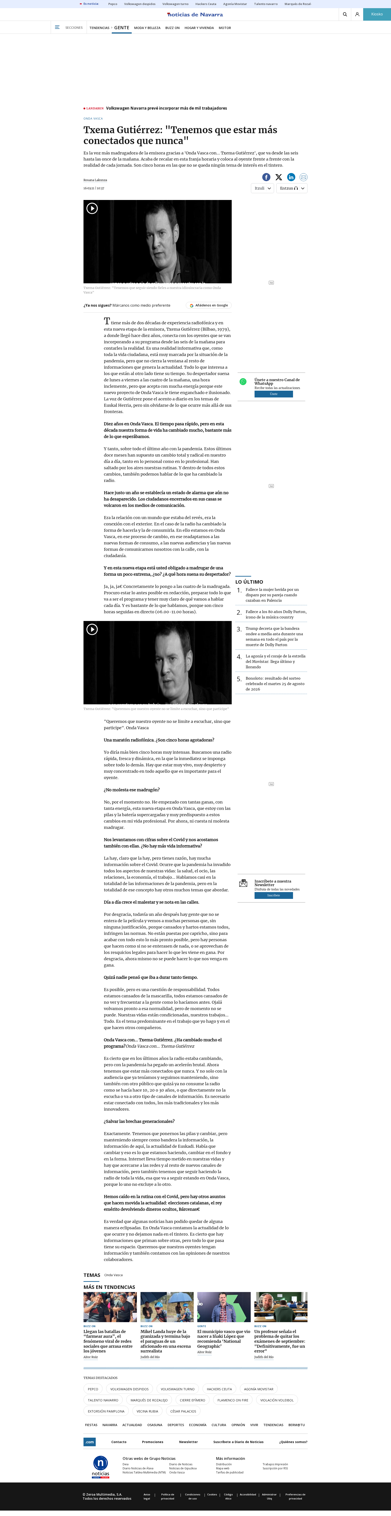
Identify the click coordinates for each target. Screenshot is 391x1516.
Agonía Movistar (258, 1389)
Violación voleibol (277, 1400)
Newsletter (188, 1442)
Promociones (152, 1442)
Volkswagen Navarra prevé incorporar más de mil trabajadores (166, 108)
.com (89, 1441)
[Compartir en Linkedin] (291, 178)
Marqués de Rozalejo (149, 1400)
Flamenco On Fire (232, 1400)
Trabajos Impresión (275, 1464)
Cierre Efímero (192, 1400)
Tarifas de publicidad (229, 1472)
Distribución (224, 1464)
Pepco (93, 1389)
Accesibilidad (248, 1494)
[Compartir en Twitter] (279, 178)
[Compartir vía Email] (304, 178)
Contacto (118, 1442)
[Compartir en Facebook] (266, 178)
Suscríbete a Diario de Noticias (238, 1442)
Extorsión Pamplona (106, 1411)
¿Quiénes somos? (293, 1442)
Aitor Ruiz (90, 1357)
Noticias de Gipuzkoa (183, 1468)
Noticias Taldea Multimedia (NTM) (144, 1472)
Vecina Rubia (147, 1411)
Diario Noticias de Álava (138, 1468)
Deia (126, 1464)
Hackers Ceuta (219, 1389)
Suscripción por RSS (275, 1468)
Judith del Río (150, 1357)
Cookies (212, 1494)
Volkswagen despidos (129, 1389)
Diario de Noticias (180, 1464)
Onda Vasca (113, 1275)
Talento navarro (103, 1400)
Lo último (249, 581)
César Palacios (183, 1411)
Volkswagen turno (178, 1389)
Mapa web (222, 1468)
